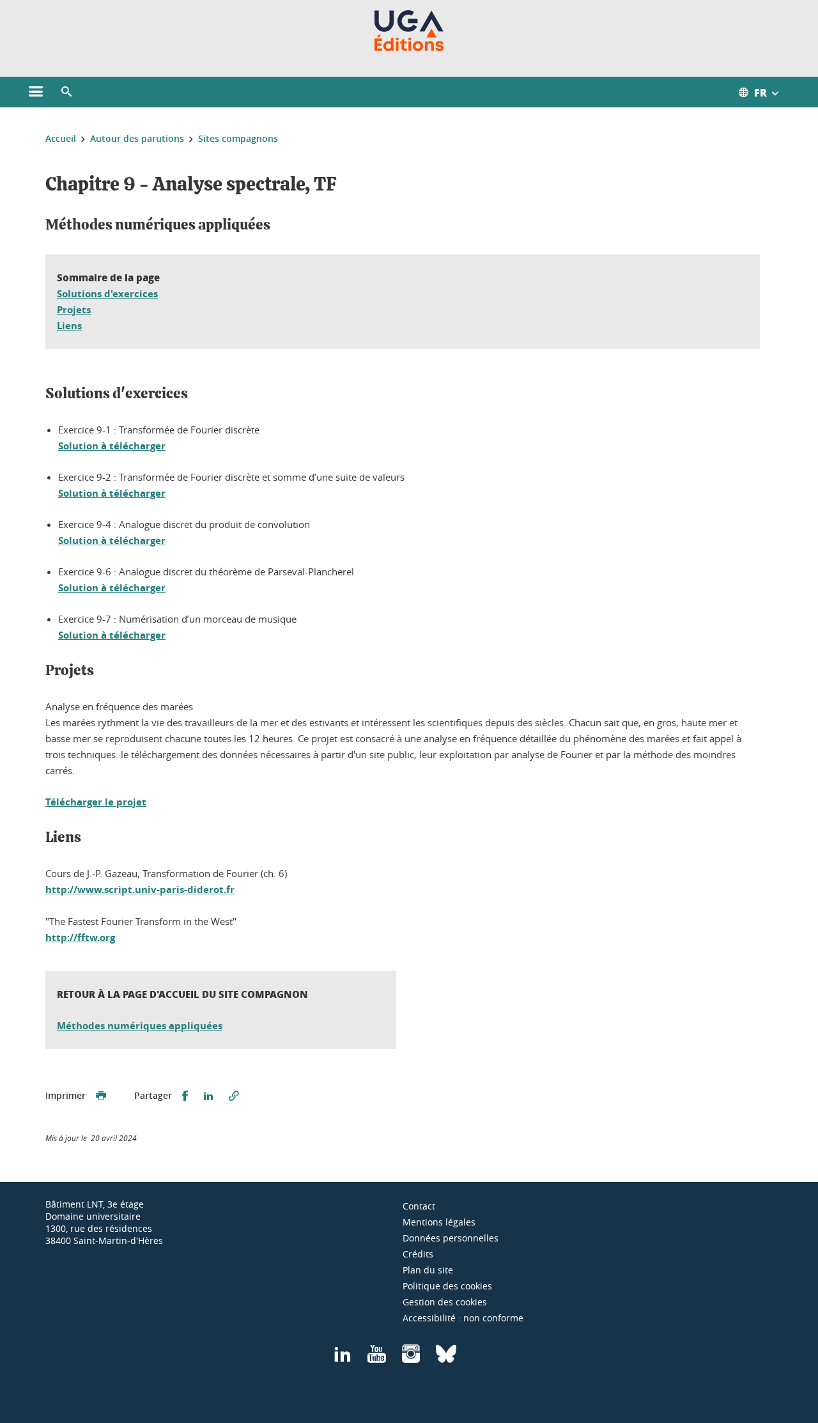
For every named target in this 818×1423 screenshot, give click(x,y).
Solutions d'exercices (107, 293)
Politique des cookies (447, 1286)
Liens (69, 325)
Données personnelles (450, 1238)
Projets (74, 309)
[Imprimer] (101, 1096)
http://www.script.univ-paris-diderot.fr (140, 889)
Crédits (418, 1254)
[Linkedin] (342, 1358)
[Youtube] (376, 1358)
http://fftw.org (80, 937)
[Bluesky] (446, 1358)
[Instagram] (411, 1358)
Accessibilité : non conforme (463, 1318)
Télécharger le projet (95, 802)
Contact (419, 1206)
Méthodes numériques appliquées (139, 1025)
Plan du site (428, 1270)
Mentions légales (439, 1222)
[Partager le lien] (234, 1096)
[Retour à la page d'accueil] (409, 30)
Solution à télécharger (112, 446)
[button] (66, 92)
